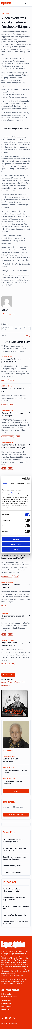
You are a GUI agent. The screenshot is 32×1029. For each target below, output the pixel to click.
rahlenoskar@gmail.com (9, 314)
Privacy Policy (6, 1009)
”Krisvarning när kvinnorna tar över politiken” (15, 771)
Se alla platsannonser (16, 814)
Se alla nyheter (8, 675)
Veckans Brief (6, 1000)
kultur (4, 468)
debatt (18, 682)
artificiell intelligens (7, 436)
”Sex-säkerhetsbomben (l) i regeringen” (12, 782)
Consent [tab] (4, 483)
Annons (11, 682)
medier (4, 380)
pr (23, 682)
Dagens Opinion (7, 1003)
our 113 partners (12, 493)
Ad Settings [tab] (20, 483)
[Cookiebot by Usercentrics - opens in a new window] (22, 478)
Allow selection (16, 544)
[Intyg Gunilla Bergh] (14, 703)
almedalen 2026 (7, 576)
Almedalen (5, 685)
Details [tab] (12, 483)
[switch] (27, 520)
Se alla (16, 791)
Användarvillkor (6, 1006)
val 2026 (11, 664)
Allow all (16, 539)
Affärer (4, 404)
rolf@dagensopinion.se (9, 996)
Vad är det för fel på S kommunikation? (10, 760)
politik (27, 335)
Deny (16, 549)
